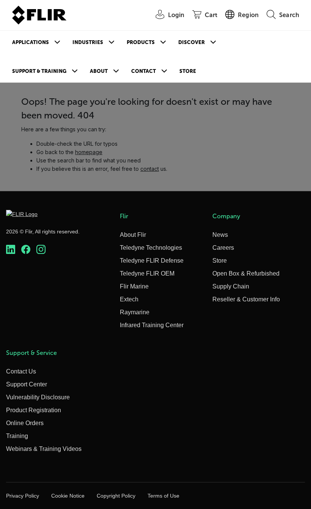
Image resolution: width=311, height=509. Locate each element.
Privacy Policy (22, 496)
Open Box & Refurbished (246, 273)
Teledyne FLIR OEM (147, 273)
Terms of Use (163, 496)
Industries (87, 42)
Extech (129, 299)
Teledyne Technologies (151, 247)
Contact (143, 71)
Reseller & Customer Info (246, 299)
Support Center (26, 384)
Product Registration (33, 410)
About (99, 71)
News (220, 235)
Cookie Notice (68, 496)
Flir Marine (134, 286)
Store (187, 71)
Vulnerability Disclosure (38, 397)
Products (141, 42)
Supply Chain (230, 286)
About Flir (133, 235)
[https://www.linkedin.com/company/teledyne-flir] (10, 249)
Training (17, 436)
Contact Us (21, 371)
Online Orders (25, 423)
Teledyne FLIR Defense (152, 260)
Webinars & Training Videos (44, 449)
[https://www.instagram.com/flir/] (41, 249)
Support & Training (39, 71)
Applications (30, 42)
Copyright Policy (116, 496)
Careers (223, 247)
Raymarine (134, 312)
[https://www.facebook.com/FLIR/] (25, 249)
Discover (191, 42)
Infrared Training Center (152, 325)
